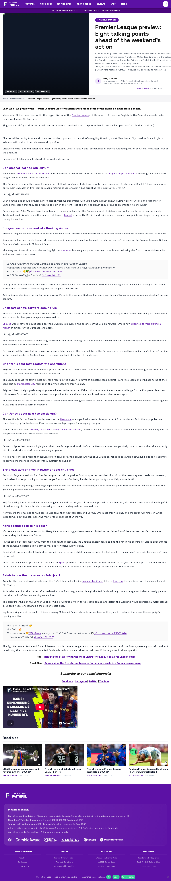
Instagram (81, 681)
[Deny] (167, 877)
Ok (109, 877)
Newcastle (65, 419)
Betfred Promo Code (106, 866)
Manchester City (26, 384)
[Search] (165, 4)
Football (29, 4)
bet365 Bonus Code (106, 862)
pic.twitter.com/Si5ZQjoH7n (110, 633)
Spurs (62, 562)
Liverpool (118, 581)
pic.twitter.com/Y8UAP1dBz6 (45, 271)
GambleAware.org (34, 820)
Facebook (67, 681)
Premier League (80, 115)
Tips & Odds (46, 4)
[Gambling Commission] (50, 840)
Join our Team (23, 866)
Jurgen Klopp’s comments (122, 173)
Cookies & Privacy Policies (64, 858)
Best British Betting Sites (148, 858)
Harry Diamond (110, 78)
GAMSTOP (81, 824)
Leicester (66, 250)
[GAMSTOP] (70, 840)
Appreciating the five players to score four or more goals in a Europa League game (92, 663)
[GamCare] (90, 840)
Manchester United (92, 581)
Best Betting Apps (148, 866)
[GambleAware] (28, 840)
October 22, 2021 (43, 637)
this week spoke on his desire (32, 173)
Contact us (22, 862)
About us (22, 858)
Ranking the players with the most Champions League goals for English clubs (89, 656)
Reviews (101, 4)
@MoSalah (34, 633)
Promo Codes (84, 4)
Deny (116, 877)
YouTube (104, 681)
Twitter (93, 681)
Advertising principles (109, 10)
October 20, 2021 (51, 275)
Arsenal (68, 215)
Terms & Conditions (64, 862)
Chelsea (7, 323)
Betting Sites (64, 4)
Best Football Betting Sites (148, 862)
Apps (113, 4)
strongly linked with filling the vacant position (55, 429)
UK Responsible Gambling (64, 866)
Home (5, 99)
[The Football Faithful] (11, 4)
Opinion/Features (106, 20)
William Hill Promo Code (106, 858)
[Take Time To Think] (112, 840)
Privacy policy (128, 877)
